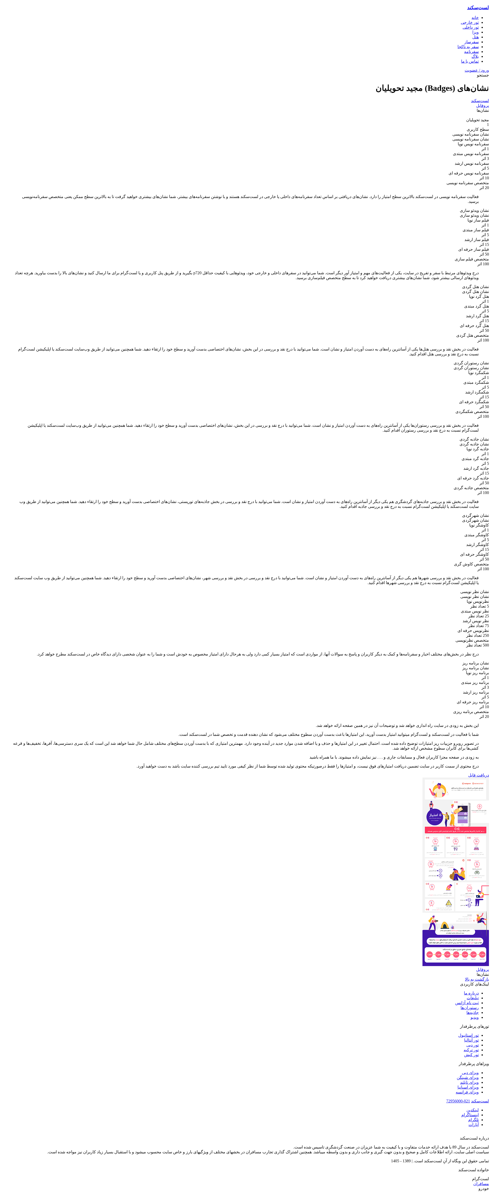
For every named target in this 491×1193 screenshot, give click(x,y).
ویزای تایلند (469, 1082)
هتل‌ (475, 37)
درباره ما (471, 993)
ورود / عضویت (477, 70)
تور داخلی (471, 27)
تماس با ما (470, 61)
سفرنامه (471, 51)
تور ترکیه (471, 1050)
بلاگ (475, 56)
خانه (475, 17)
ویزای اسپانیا (468, 1087)
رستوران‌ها (470, 1007)
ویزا (475, 32)
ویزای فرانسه (467, 1092)
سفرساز (471, 42)
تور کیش (471, 1055)
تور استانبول (468, 1035)
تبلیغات (473, 998)
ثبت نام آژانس (467, 1003)
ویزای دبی (470, 1072)
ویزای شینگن (468, 1077)
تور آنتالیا (471, 1040)
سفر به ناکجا (468, 47)
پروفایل (482, 105)
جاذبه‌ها (472, 1012)
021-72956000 (458, 1101)
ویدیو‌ (475, 1017)
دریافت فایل (478, 775)
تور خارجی (470, 22)
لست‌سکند (478, 7)
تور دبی (472, 1045)
